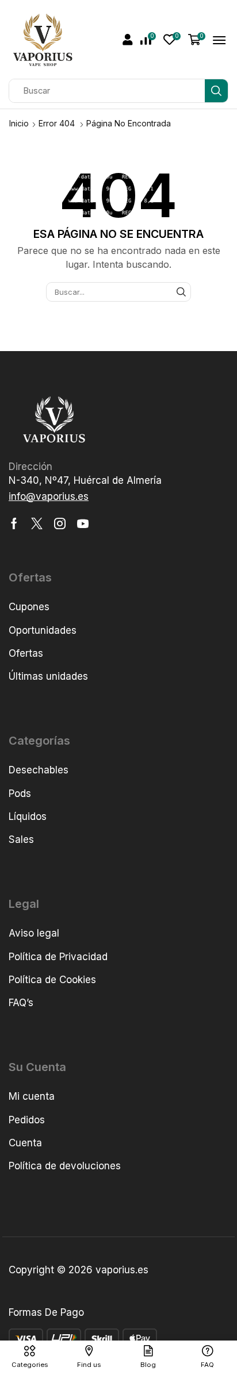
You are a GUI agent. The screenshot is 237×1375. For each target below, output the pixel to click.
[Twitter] (37, 523)
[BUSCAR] (181, 292)
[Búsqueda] (216, 90)
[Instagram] (60, 523)
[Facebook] (14, 523)
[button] (127, 39)
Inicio (19, 123)
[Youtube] (83, 523)
